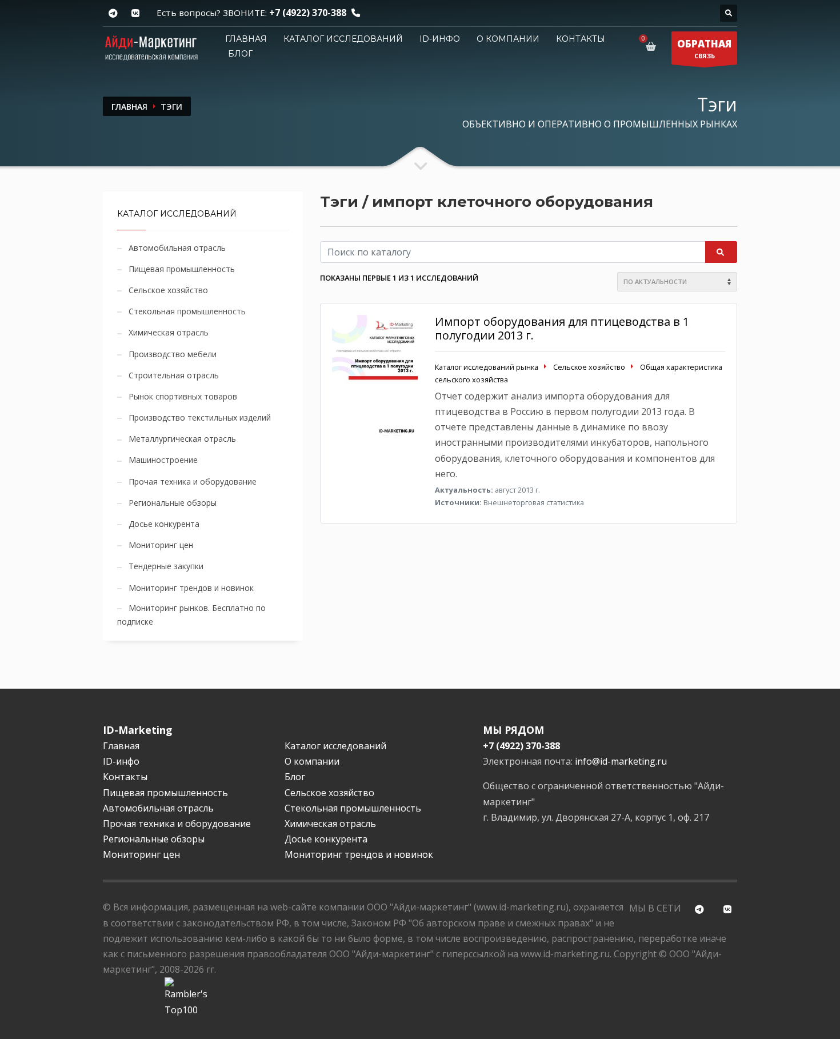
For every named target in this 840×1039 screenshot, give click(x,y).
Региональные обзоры (173, 502)
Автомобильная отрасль (177, 247)
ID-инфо (439, 39)
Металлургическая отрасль (182, 438)
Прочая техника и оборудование (193, 481)
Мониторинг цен (161, 545)
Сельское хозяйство (168, 290)
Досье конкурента (164, 523)
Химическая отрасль (169, 332)
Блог (240, 54)
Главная (246, 39)
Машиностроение (163, 459)
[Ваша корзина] (653, 46)
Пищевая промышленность (182, 268)
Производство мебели (173, 354)
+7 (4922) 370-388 (307, 12)
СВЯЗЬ (704, 48)
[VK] (135, 13)
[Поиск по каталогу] (728, 13)
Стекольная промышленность (187, 311)
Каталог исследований (343, 39)
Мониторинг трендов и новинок (191, 587)
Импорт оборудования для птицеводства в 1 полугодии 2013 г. (562, 328)
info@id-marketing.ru (621, 761)
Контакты (580, 39)
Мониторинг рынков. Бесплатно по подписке (191, 614)
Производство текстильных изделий (200, 417)
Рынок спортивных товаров (183, 396)
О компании (508, 39)
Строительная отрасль (174, 375)
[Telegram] (113, 13)
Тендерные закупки (166, 566)
